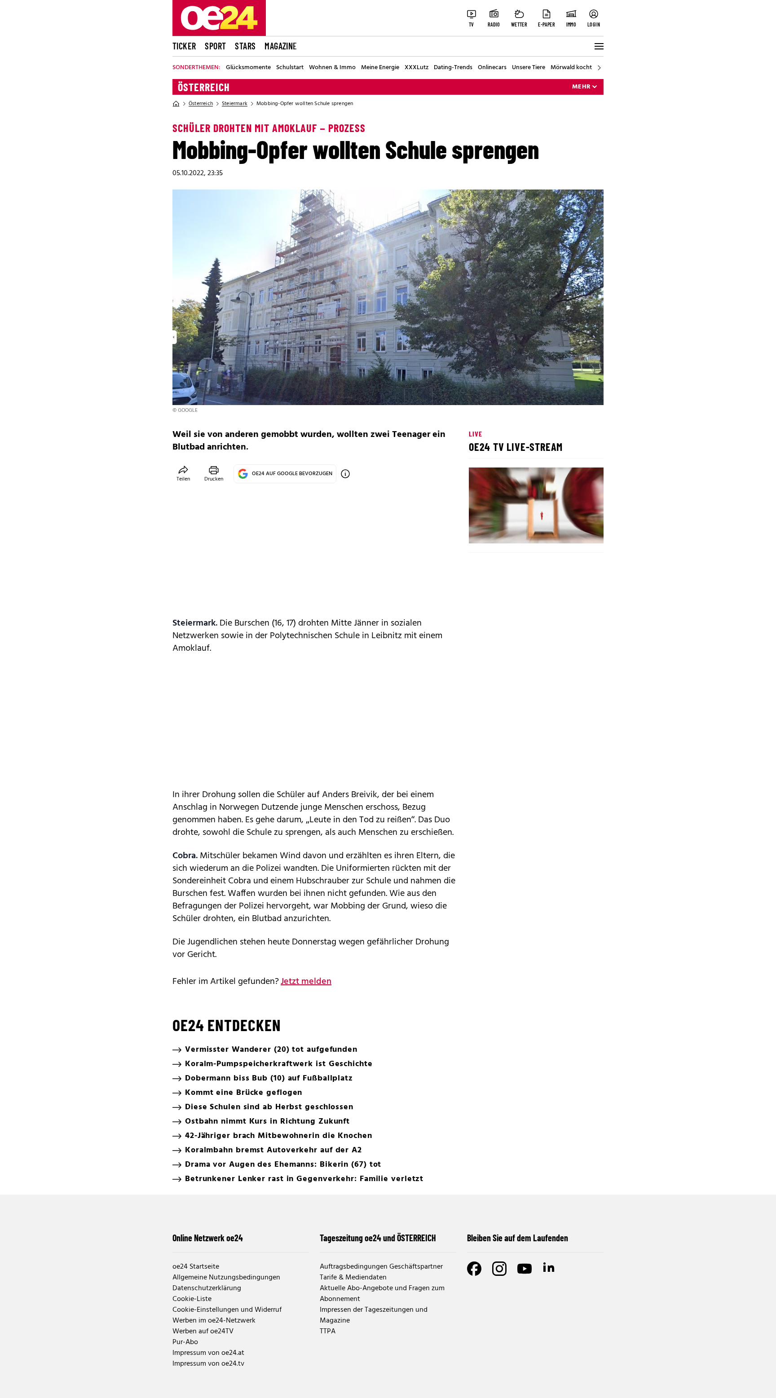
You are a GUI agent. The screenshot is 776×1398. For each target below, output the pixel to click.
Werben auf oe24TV (203, 1331)
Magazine (281, 45)
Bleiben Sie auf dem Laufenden (517, 1237)
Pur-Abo (185, 1342)
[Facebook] (474, 1268)
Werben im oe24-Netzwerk (214, 1321)
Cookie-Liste (192, 1299)
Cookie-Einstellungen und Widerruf (227, 1310)
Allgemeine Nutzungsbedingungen (226, 1277)
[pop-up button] (575, 529)
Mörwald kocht (571, 68)
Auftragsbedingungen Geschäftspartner (381, 1267)
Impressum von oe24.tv (208, 1364)
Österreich (204, 87)
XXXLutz (416, 68)
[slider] (513, 529)
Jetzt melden (306, 981)
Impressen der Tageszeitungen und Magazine (374, 1315)
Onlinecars (492, 68)
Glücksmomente (248, 68)
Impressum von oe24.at (208, 1353)
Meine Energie (380, 68)
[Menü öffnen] (598, 46)
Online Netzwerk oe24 (207, 1237)
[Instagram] (499, 1268)
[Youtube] (524, 1268)
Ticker (184, 45)
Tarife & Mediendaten (353, 1277)
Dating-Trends (453, 68)
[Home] (176, 103)
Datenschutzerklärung (206, 1288)
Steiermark (234, 103)
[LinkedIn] (549, 1268)
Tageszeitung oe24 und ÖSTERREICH (378, 1237)
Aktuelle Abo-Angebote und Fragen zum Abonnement (382, 1294)
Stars (245, 45)
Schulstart (290, 68)
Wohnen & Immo (332, 68)
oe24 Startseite (195, 1267)
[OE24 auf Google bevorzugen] (345, 473)
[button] (483, 529)
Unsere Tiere (528, 68)
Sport (215, 45)
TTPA (327, 1331)
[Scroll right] (599, 67)
